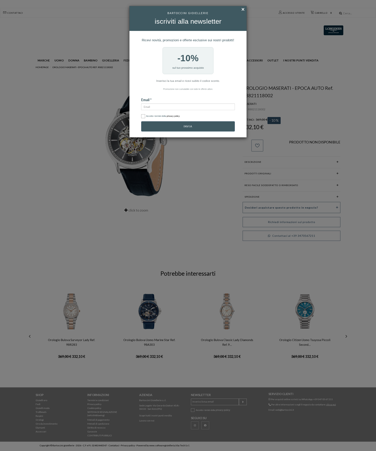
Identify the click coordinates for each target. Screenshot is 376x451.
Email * (146, 100)
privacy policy (173, 116)
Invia (187, 126)
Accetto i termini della (163, 116)
